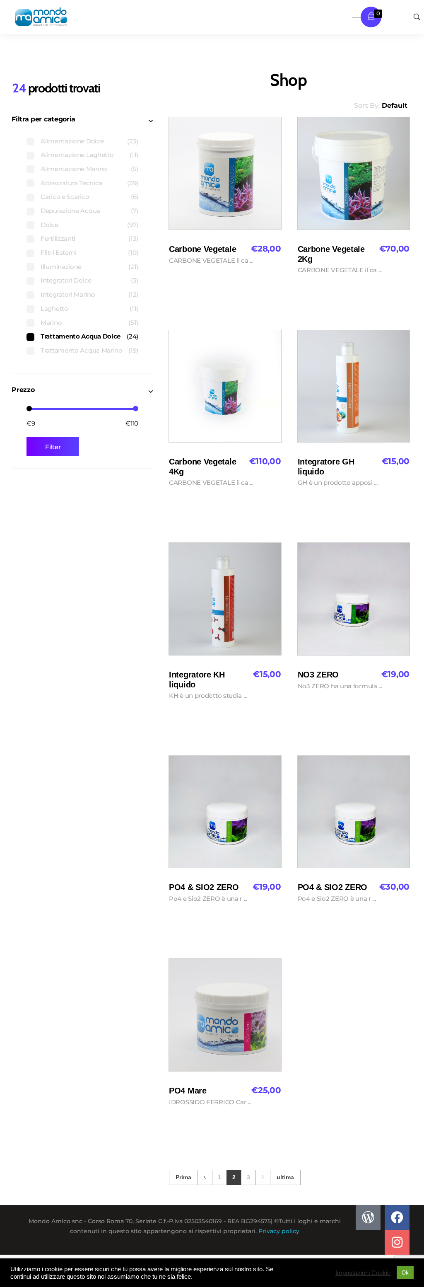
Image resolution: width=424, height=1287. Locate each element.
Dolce (49, 225)
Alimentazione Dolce (72, 141)
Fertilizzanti (58, 238)
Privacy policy (278, 1231)
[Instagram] (397, 1242)
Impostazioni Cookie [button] (362, 1273)
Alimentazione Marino (74, 169)
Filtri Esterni (59, 252)
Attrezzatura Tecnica (71, 183)
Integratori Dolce (66, 280)
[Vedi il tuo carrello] (371, 16)
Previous (205, 1177)
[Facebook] (397, 1217)
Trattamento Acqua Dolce (80, 336)
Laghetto (54, 308)
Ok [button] (405, 1273)
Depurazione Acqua (70, 211)
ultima (285, 1177)
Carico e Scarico (65, 197)
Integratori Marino (68, 294)
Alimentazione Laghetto (77, 155)
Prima (183, 1177)
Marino (51, 323)
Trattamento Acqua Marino (82, 350)
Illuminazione (61, 267)
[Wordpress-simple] (368, 1217)
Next (262, 1177)
